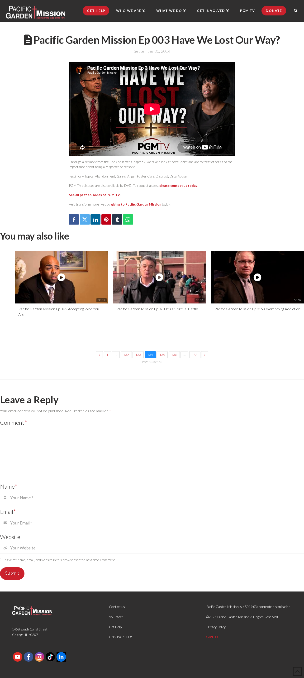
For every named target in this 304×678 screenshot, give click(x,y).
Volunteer (116, 617)
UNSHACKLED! (120, 637)
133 (138, 355)
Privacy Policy (216, 627)
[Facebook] (74, 219)
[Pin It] (106, 219)
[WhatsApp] (128, 219)
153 (195, 355)
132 (126, 355)
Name (9, 486)
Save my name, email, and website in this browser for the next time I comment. (60, 560)
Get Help (115, 627)
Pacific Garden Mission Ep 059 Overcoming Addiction (257, 309)
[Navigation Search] (295, 10)
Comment (13, 422)
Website (10, 536)
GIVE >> (212, 637)
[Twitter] (85, 219)
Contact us (117, 607)
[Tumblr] (117, 219)
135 (162, 355)
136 (174, 355)
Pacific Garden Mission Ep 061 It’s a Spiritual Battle (157, 309)
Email (8, 511)
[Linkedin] (95, 219)
